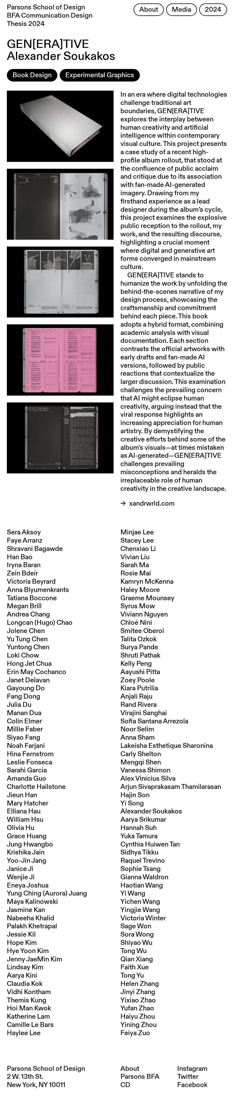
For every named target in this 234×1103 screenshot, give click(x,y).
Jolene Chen (26, 631)
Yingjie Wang (140, 910)
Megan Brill (24, 606)
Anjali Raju (136, 696)
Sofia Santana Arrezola (154, 721)
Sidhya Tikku (139, 852)
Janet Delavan (28, 680)
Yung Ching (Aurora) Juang (47, 893)
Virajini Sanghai (143, 713)
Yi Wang (132, 893)
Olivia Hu (20, 828)
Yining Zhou (138, 1025)
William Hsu (25, 819)
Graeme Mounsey (147, 598)
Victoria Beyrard (31, 581)
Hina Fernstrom (30, 754)
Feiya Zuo (135, 1033)
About (148, 9)
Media (181, 9)
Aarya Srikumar (143, 819)
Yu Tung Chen (27, 639)
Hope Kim (22, 943)
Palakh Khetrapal (32, 926)
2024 (213, 9)
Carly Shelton (140, 754)
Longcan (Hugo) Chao (39, 622)
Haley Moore (140, 590)
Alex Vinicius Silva (147, 778)
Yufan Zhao (137, 1008)
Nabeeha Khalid (30, 918)
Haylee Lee (24, 1033)
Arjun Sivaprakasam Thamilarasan (170, 787)
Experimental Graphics (99, 75)
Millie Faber (25, 729)
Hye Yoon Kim (28, 951)
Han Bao (20, 557)
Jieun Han (22, 795)
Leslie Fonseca (29, 762)
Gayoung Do (26, 688)
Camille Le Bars (30, 1025)
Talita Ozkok (138, 639)
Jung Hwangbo (30, 844)
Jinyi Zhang (137, 992)
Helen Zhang (139, 984)
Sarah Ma (134, 565)
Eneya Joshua (28, 885)
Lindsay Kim (25, 967)
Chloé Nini (136, 622)
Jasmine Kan (26, 910)
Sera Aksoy (24, 532)
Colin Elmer (24, 721)
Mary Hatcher (27, 803)
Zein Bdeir (22, 573)
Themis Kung (26, 1000)
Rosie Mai (135, 573)
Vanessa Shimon (145, 770)
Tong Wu (133, 951)
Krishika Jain (26, 852)
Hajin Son (135, 795)
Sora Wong (137, 934)
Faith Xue (134, 967)
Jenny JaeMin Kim (34, 959)
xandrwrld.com (152, 503)
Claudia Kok (25, 984)
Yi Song (132, 803)
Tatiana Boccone (32, 598)
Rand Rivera (138, 705)
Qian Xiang (136, 959)
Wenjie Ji (21, 877)
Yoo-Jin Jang (26, 860)
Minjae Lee (137, 532)
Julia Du (19, 705)
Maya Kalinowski (32, 902)
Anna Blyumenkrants (38, 590)
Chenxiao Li (138, 549)
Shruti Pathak (140, 655)
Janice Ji (20, 869)
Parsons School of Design (46, 1069)
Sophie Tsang (140, 869)
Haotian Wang (141, 885)
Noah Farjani (26, 746)
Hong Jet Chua (29, 664)
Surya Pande (139, 647)
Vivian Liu (135, 557)
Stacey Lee (137, 540)
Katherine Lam (28, 1016)
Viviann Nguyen (144, 614)
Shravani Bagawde (35, 549)
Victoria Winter (143, 918)
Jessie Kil (21, 934)
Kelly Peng (136, 664)
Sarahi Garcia (27, 770)
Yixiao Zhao (138, 1000)
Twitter (187, 1077)
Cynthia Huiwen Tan (150, 844)
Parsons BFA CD (139, 1081)
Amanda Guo (26, 778)
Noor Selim (137, 729)
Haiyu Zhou (137, 1016)
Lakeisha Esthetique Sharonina (166, 746)
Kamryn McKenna (147, 581)
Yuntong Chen (28, 647)
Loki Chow (23, 655)
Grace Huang (27, 836)
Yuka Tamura (139, 836)
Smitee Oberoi (142, 631)
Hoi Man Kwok (29, 1008)
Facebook (192, 1085)
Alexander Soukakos (151, 811)
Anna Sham (137, 737)
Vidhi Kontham (29, 992)
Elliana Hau (24, 811)
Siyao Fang (23, 737)
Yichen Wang (140, 902)
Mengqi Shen (140, 762)
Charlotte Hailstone (36, 787)
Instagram (192, 1069)
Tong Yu (132, 975)
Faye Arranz (24, 540)
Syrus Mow (137, 606)
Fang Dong (23, 696)
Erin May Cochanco (36, 672)
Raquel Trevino (142, 860)
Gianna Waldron (144, 877)
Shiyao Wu (136, 943)
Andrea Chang (28, 614)
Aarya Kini (22, 975)
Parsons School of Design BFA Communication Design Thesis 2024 (49, 15)
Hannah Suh (138, 828)
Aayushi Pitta (140, 672)
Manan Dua (24, 713)
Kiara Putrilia (139, 688)
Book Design (32, 75)
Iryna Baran (24, 565)
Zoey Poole (137, 680)
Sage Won (135, 926)
